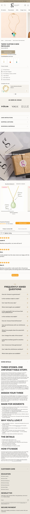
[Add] (22, 91)
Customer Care (8, 469)
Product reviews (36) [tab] (7, 228)
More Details (6, 362)
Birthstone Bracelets (5, 485)
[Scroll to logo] (7, 106)
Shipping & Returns (7, 122)
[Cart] (28, 5)
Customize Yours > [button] (8, 52)
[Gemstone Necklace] (14, 198)
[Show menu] (1, 5)
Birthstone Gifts (4, 478)
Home (2, 40)
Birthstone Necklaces (5, 480)
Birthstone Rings (4, 487)
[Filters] (1, 233)
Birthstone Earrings (5, 482)
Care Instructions (7, 117)
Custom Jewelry (8, 40)
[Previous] (1, 1)
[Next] (28, 1)
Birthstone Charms (5, 489)
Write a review (22, 223)
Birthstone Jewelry (5, 476)
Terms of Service (4, 503)
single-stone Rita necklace (22, 459)
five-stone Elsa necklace (16, 460)
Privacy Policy (22, 502)
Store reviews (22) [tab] (22, 228)
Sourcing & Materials (8, 126)
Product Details (4, 66)
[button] (4, 54)
